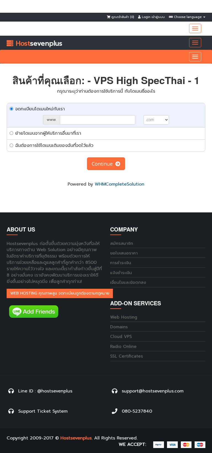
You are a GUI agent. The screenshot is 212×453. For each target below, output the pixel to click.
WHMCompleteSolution (119, 184)
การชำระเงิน (120, 263)
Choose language (188, 17)
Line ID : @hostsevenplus (45, 391)
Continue (103, 163)
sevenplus (37, 43)
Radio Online (123, 347)
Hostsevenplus (76, 438)
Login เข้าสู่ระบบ (153, 17)
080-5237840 (137, 411)
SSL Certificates (126, 356)
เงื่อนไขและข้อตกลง (128, 282)
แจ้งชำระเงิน (121, 273)
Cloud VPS (121, 337)
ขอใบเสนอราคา (124, 253)
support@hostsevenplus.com (153, 391)
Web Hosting (123, 317)
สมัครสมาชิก (121, 243)
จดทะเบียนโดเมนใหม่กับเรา (40, 109)
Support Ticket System (43, 411)
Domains (119, 327)
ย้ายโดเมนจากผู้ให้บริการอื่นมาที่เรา (48, 133)
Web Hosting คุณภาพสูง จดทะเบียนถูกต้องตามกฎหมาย (59, 293)
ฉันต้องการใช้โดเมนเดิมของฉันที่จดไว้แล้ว (54, 145)
